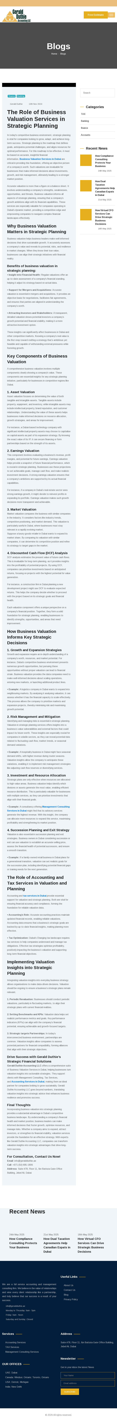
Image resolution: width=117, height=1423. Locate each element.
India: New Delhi (13, 1387)
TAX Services (12, 1347)
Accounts (85, 135)
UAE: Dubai (11, 1372)
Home (54, 54)
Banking (85, 121)
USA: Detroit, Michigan (17, 1382)
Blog (66, 1295)
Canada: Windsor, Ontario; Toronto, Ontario (27, 1377)
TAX (83, 114)
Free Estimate (96, 15)
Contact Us (69, 1290)
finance (84, 128)
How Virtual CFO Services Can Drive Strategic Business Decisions (104, 217)
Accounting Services (15, 1342)
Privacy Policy (71, 1299)
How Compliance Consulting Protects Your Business (104, 161)
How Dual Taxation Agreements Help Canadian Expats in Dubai (105, 188)
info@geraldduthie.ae (15, 1306)
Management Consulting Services (22, 1352)
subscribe (69, 1392)
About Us (68, 1285)
